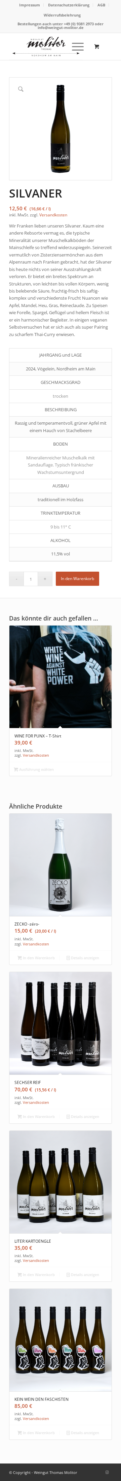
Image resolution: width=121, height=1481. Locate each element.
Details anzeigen (84, 957)
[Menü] (74, 46)
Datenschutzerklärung (68, 4)
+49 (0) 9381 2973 (79, 23)
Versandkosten (53, 214)
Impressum (29, 4)
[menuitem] (30, 5)
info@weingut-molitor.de (61, 27)
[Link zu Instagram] (107, 1472)
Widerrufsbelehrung (62, 15)
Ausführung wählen (36, 769)
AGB (101, 4)
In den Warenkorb (77, 578)
